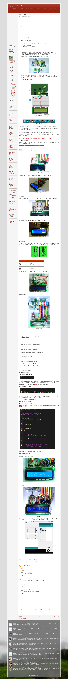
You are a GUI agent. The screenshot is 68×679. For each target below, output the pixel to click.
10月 (11, 97)
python (10, 194)
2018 (11, 71)
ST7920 (10, 210)
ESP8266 (10, 147)
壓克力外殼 (28, 52)
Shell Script (10, 204)
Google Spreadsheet (12, 152)
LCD (24, 561)
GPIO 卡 (35, 384)
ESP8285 (10, 148)
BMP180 (10, 133)
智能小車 (10, 113)
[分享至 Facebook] (36, 559)
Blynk (10, 132)
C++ (9, 135)
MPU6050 (10, 177)
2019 (11, 70)
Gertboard (10, 151)
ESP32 (10, 146)
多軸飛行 (10, 107)
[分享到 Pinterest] (37, 559)
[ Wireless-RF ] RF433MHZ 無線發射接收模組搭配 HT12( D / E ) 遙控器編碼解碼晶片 (26, 667)
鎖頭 (9, 119)
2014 (11, 76)
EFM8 (10, 145)
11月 (11, 81)
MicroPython (11, 173)
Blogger (38, 675)
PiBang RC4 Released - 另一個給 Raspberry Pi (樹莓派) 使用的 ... (13, 87)
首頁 (39, 616)
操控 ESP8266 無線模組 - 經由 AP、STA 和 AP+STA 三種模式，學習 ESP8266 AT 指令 (26, 632)
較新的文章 (21, 616)
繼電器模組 (10, 120)
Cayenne (10, 139)
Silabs (10, 207)
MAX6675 (10, 171)
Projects (10, 193)
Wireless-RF (11, 221)
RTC (9, 202)
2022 (11, 66)
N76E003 (10, 178)
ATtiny (10, 126)
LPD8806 (10, 167)
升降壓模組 (10, 106)
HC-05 (10, 158)
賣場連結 (39, 48)
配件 (9, 109)
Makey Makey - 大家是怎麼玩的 (13, 93)
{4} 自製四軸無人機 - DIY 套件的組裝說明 (19, 657)
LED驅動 (10, 166)
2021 (11, 67)
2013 (11, 78)
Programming (27, 561)
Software (10, 208)
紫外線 (10, 114)
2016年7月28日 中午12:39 (28, 565)
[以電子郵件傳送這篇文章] (33, 559)
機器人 (10, 118)
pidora (10, 187)
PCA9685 (10, 185)
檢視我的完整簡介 (11, 62)
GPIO (22, 561)
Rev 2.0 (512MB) (11, 201)
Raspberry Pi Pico (11, 197)
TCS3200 (10, 216)
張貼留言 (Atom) (23, 618)
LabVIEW (10, 164)
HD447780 (21, 406)
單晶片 (10, 112)
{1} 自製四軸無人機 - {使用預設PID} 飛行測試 (20, 647)
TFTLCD (10, 217)
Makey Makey (11, 170)
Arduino (10, 125)
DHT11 (10, 140)
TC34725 (10, 215)
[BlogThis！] (34, 559)
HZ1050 (10, 160)
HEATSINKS (11, 159)
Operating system (11, 184)
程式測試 (52, 126)
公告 (9, 105)
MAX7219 (10, 172)
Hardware (10, 157)
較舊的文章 (56, 616)
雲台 (9, 115)
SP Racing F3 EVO (12, 209)
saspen (22, 565)
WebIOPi (10, 220)
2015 (11, 75)
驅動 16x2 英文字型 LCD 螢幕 (13, 91)
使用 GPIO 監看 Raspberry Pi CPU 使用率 (13, 95)
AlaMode (10, 121)
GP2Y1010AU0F (11, 153)
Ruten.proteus (12, 60)
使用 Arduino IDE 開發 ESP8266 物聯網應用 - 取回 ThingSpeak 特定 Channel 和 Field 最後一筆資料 (28, 627)
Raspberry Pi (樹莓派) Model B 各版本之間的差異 (29, 76)
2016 (11, 74)
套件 (9, 108)
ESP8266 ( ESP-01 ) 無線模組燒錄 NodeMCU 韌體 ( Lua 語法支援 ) (23, 652)
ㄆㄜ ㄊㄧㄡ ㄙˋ (15, 6)
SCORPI (10, 203)
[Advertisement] (13, 29)
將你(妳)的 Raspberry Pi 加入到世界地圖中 (13, 84)
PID (9, 186)
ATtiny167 (10, 127)
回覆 (22, 568)
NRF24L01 (10, 180)
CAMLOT (10, 138)
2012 (11, 79)
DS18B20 (10, 141)
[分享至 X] (35, 559)
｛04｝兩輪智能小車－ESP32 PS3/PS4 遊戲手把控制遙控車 (22, 637)
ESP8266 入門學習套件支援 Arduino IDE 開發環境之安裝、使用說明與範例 (24, 662)
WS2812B (10, 222)
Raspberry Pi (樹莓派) (33, 561)
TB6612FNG (11, 214)
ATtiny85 (10, 128)
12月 (11, 80)
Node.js (10, 179)
